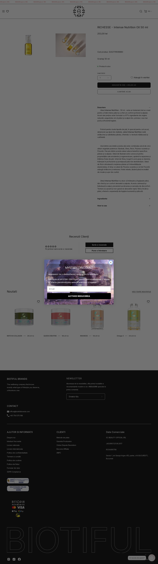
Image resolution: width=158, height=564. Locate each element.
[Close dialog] (111, 262)
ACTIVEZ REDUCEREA (79, 296)
